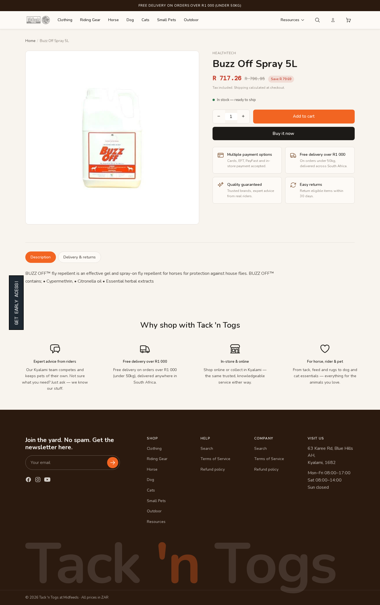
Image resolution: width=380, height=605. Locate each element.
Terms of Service (215, 458)
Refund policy (213, 469)
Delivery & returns (79, 257)
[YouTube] (47, 479)
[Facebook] (28, 479)
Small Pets (166, 20)
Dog (130, 20)
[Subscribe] (112, 462)
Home (30, 40)
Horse (113, 20)
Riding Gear (90, 20)
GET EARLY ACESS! (16, 302)
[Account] (333, 20)
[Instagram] (38, 479)
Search (207, 448)
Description (41, 257)
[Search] (317, 20)
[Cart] (348, 20)
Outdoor (191, 20)
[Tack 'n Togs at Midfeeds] (38, 20)
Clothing (65, 20)
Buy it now (283, 133)
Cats (145, 20)
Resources (290, 20)
